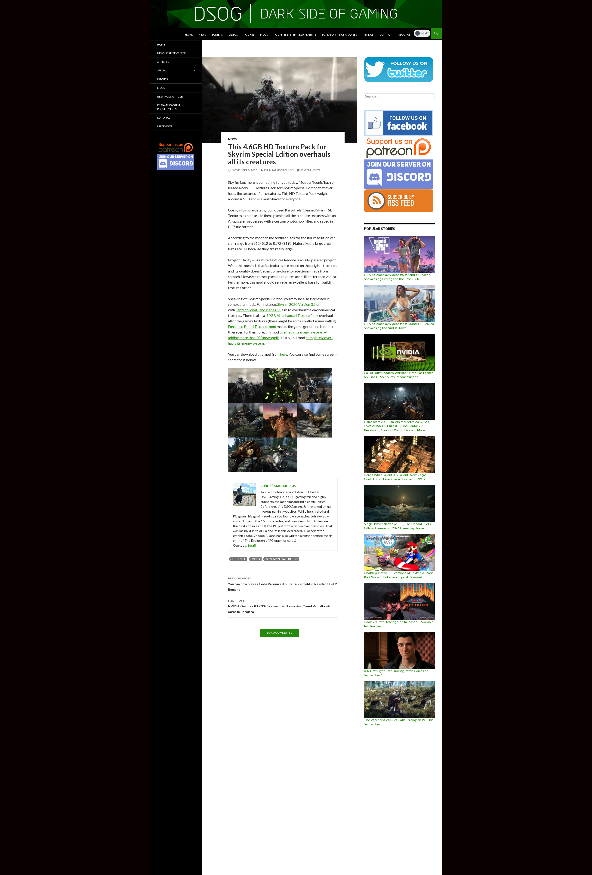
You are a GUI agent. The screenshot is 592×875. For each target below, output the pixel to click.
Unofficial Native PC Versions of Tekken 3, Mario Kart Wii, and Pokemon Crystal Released (399, 575)
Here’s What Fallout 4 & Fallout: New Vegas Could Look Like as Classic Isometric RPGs (395, 477)
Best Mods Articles (170, 96)
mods (256, 558)
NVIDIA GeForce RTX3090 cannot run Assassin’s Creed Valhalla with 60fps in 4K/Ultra (280, 606)
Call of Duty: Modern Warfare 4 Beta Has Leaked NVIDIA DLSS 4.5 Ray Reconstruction (399, 375)
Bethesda (238, 558)
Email (251, 545)
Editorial (163, 117)
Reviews (368, 34)
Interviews (164, 126)
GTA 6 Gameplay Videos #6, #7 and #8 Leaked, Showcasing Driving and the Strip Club (397, 277)
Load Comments (279, 632)
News (202, 34)
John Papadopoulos (278, 170)
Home (189, 34)
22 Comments (310, 170)
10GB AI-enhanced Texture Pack (292, 315)
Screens (217, 34)
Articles (163, 61)
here (283, 354)
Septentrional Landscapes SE (258, 310)
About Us (404, 34)
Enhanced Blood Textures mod (252, 326)
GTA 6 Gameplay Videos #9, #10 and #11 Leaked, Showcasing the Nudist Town (399, 326)
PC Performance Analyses (339, 34)
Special (162, 70)
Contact (385, 34)
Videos (233, 34)
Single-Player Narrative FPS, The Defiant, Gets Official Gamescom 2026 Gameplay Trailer (397, 526)
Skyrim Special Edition (282, 558)
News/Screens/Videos (171, 53)
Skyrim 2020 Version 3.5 (296, 304)
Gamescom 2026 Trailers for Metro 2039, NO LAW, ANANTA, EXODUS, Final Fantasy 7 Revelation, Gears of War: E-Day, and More (396, 426)
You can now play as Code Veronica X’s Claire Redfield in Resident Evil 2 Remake (282, 584)
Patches (249, 34)
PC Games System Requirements (295, 34)
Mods (264, 34)
